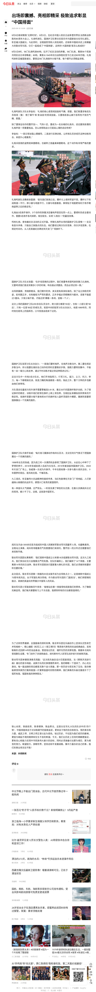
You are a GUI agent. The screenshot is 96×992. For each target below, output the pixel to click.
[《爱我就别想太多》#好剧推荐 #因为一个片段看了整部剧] (31, 936)
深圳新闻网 (16, 900)
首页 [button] (90, 967)
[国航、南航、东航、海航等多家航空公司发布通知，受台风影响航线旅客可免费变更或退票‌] (81, 894)
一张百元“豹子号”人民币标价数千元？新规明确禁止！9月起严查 (45, 810)
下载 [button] (90, 981)
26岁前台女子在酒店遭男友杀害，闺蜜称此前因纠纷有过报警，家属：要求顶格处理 (40, 909)
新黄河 (14, 814)
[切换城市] (34, 3)
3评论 (23, 919)
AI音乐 (59, 990)
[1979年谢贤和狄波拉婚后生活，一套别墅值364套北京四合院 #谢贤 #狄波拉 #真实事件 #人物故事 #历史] (71, 936)
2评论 (23, 863)
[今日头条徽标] (9, 3)
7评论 (23, 851)
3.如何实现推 (56, 988)
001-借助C (38, 988)
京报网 (14, 881)
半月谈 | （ (67, 988)
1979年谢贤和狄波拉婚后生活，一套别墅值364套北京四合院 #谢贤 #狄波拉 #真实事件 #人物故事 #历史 (71, 951)
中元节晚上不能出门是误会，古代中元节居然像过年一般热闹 (40, 793)
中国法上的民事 (27, 988)
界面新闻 (15, 983)
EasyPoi (83, 988)
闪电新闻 (15, 851)
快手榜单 (47, 988)
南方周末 (15, 863)
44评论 (63, 956)
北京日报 (29, 28)
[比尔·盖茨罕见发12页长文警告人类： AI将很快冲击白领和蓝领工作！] (81, 845)
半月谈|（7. (45, 990)
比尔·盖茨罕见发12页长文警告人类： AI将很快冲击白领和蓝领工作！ (40, 842)
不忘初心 (55, 956)
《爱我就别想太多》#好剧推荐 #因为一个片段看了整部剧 (30, 951)
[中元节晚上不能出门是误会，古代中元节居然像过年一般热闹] (81, 797)
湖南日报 (15, 802)
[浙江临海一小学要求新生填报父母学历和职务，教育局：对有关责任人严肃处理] (81, 827)
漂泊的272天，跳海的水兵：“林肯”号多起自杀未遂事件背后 (42, 858)
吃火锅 (53, 990)
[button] (19, 3)
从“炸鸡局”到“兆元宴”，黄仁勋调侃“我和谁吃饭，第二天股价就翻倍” (47, 963)
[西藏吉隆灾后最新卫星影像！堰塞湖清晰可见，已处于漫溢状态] (81, 876)
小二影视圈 (16, 956)
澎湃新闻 (15, 832)
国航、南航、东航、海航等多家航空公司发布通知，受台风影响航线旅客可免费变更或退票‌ (40, 890)
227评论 (25, 956)
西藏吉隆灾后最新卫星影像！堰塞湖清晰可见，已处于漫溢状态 (40, 872)
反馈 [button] (90, 975)
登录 (50, 774)
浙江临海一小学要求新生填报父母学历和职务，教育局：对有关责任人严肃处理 (39, 823)
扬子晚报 (15, 919)
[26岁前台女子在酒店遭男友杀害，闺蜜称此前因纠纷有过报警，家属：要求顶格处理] (81, 913)
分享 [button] (5, 51)
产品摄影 (75, 988)
